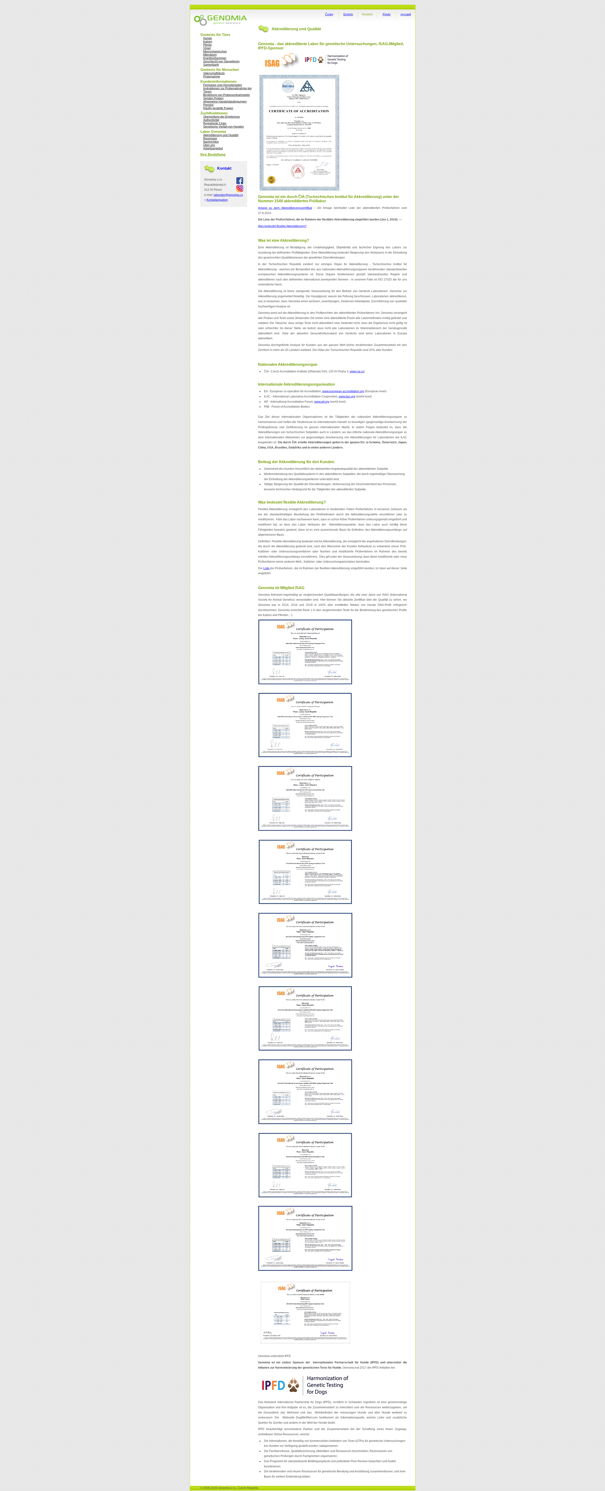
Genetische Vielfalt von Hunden (223, 126)
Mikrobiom (210, 54)
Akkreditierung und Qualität (220, 135)
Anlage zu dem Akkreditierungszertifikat (285, 208)
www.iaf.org (321, 401)
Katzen (207, 41)
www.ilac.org (347, 396)
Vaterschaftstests (214, 73)
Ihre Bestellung (212, 154)
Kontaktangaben (217, 200)
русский (406, 14)
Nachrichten (211, 141)
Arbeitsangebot (213, 148)
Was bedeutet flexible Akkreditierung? (282, 226)
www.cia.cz (357, 371)
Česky (329, 14)
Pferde (207, 45)
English (348, 14)
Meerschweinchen (215, 51)
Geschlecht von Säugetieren (221, 61)
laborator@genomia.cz (228, 195)
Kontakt (224, 168)
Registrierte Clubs (214, 123)
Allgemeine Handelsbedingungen (225, 101)
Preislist (208, 105)
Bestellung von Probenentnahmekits (226, 95)
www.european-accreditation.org (343, 391)
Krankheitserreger (214, 58)
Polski (386, 14)
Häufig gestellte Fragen (218, 108)
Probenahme (211, 76)
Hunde (207, 38)
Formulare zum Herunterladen (222, 85)
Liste (266, 568)
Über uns (209, 145)
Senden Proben (213, 98)
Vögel (207, 48)
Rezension (210, 138)
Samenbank (211, 64)
